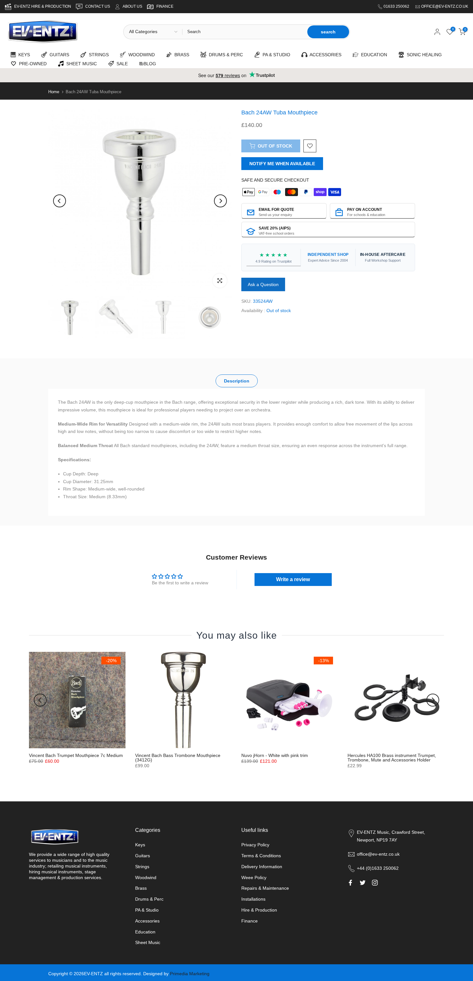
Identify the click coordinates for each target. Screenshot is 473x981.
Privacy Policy (255, 844)
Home (53, 91)
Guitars (142, 855)
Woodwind (145, 877)
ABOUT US (132, 6)
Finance (249, 920)
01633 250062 (397, 6)
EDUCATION (372, 54)
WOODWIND (140, 54)
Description (236, 380)
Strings (142, 866)
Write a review (293, 579)
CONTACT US (98, 6)
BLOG (150, 63)
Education (145, 931)
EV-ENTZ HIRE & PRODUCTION (43, 6)
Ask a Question (263, 284)
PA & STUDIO (275, 54)
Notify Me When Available (282, 163)
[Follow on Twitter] (363, 883)
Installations (253, 899)
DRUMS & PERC (224, 54)
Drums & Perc (149, 899)
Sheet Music (147, 942)
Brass (141, 888)
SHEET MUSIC (80, 63)
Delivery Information (261, 866)
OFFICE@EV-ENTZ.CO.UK (444, 6)
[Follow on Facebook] (350, 883)
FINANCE (164, 6)
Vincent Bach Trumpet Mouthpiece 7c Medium (76, 755)
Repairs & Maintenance (265, 888)
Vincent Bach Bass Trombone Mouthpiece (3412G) (177, 757)
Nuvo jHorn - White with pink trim (274, 755)
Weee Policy (253, 877)
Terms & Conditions (261, 855)
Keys (140, 844)
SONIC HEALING (423, 54)
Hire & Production (259, 910)
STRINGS (97, 54)
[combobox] (244, 31)
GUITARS (58, 54)
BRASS (180, 54)
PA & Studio (147, 910)
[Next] (220, 200)
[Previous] (59, 200)
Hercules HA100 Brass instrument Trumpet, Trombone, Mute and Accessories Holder (392, 757)
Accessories (147, 920)
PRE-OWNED (31, 63)
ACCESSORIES (324, 54)
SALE (121, 63)
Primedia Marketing (189, 973)
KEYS (23, 54)
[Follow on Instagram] (375, 883)
